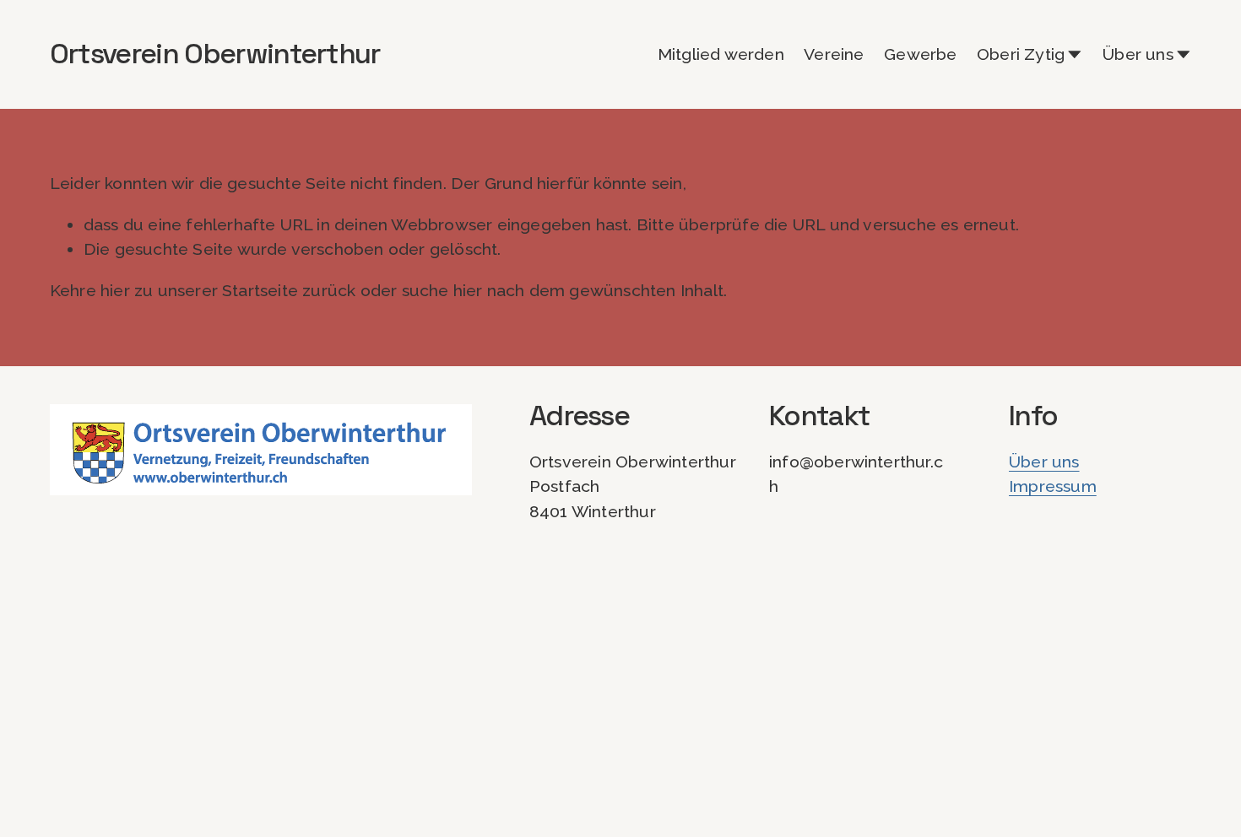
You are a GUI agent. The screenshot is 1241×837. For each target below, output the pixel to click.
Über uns (1044, 462)
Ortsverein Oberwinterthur (215, 53)
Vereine (834, 54)
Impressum (1053, 486)
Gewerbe (920, 54)
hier (115, 290)
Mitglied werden (721, 54)
